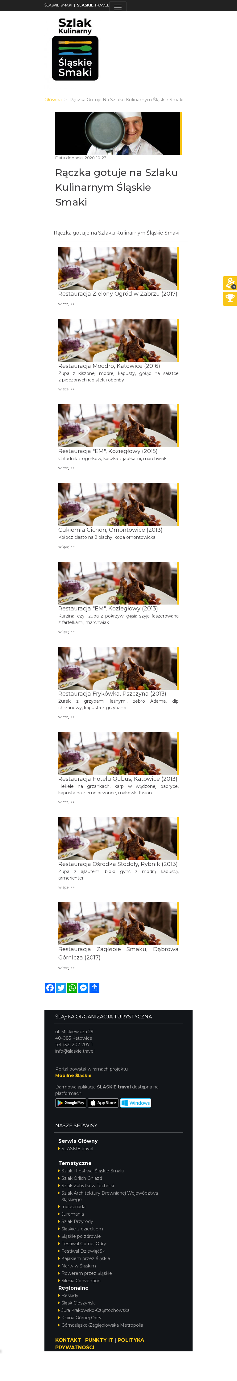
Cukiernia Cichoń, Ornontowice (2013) (110, 529)
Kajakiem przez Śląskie (85, 1258)
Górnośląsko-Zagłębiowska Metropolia (102, 1325)
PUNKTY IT (99, 1340)
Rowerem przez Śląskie (86, 1273)
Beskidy (69, 1295)
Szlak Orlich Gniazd (81, 1178)
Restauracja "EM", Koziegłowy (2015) (108, 451)
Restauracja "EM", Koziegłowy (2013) (108, 608)
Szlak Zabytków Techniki (87, 1185)
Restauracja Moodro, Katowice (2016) (109, 366)
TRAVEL (93, 5)
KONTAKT (68, 1340)
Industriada (73, 1206)
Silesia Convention (81, 1280)
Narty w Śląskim (78, 1266)
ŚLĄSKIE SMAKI (58, 5)
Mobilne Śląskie (73, 1075)
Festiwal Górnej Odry (83, 1243)
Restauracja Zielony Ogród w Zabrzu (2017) (117, 293)
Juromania (72, 1214)
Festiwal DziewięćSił (83, 1251)
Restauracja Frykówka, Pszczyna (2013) (112, 693)
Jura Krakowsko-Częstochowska (95, 1310)
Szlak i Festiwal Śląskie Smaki (92, 1171)
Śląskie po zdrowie (81, 1236)
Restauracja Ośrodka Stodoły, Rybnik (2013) (118, 864)
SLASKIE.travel (77, 1148)
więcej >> (66, 304)
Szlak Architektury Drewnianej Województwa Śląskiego (109, 1196)
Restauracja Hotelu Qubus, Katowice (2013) (117, 779)
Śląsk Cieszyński (78, 1303)
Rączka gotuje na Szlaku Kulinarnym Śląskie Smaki (116, 187)
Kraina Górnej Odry (81, 1318)
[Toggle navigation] (118, 7)
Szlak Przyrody (77, 1221)
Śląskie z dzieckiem (82, 1229)
